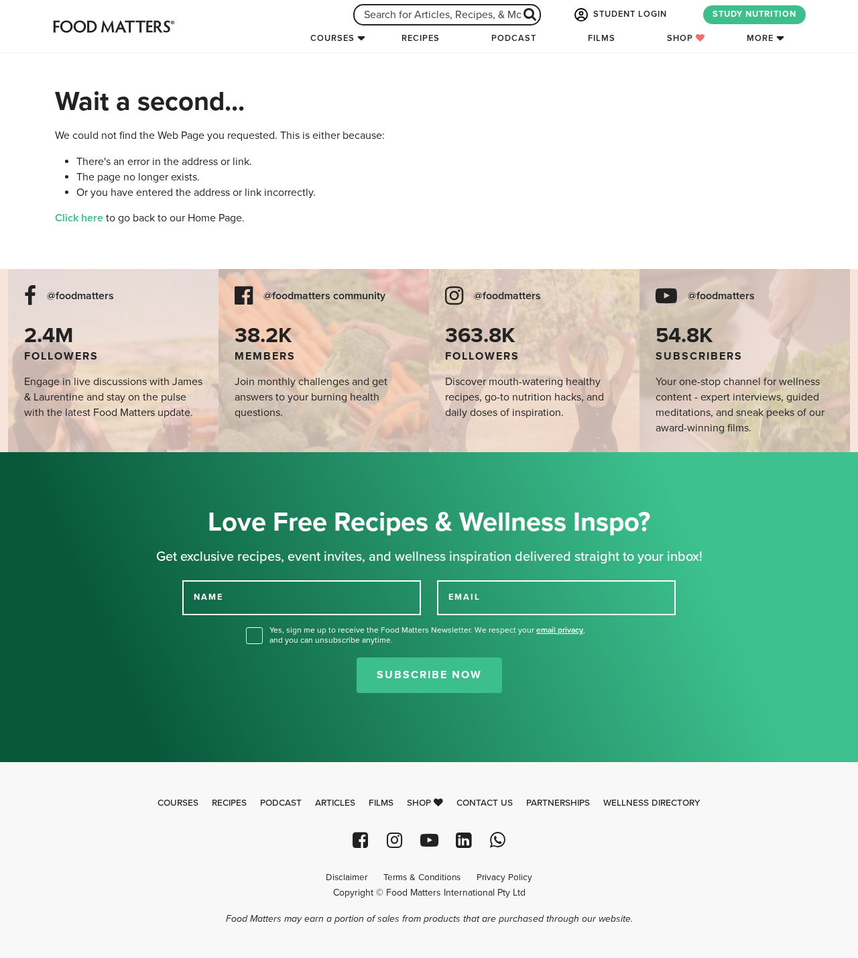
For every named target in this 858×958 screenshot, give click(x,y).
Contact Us (484, 803)
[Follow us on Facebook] (360, 840)
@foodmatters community (324, 296)
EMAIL (464, 597)
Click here (79, 218)
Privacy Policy (504, 877)
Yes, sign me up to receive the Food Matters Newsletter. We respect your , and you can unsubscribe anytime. (427, 635)
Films (601, 38)
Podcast (513, 38)
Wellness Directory (651, 803)
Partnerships (558, 803)
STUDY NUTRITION (754, 14)
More (760, 38)
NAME (208, 597)
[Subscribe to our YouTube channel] (428, 840)
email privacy (559, 630)
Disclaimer (346, 877)
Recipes (421, 38)
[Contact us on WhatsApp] (497, 840)
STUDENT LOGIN (629, 14)
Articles (335, 803)
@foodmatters (80, 296)
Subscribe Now (429, 675)
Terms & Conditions (422, 877)
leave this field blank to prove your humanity (54, 467)
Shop (681, 38)
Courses (332, 38)
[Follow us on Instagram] (394, 840)
